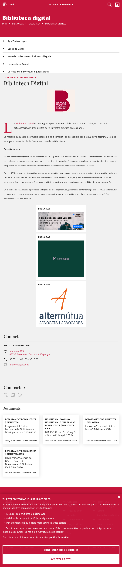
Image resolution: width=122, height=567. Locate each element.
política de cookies (59, 537)
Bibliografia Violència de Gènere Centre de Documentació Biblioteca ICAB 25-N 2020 (18, 462)
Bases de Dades (16, 48)
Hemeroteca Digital (18, 63)
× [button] (119, 497)
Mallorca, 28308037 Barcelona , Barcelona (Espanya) (30, 353)
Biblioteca (18, 23)
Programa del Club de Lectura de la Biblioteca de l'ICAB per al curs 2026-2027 (20, 429)
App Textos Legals (17, 41)
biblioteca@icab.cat (20, 364)
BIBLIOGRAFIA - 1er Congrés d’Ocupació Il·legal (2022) (60, 433)
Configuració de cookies (61, 549)
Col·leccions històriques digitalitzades (28, 71)
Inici (4, 23)
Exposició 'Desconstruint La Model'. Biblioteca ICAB (100, 427)
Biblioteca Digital (25, 123)
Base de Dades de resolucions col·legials (29, 56)
